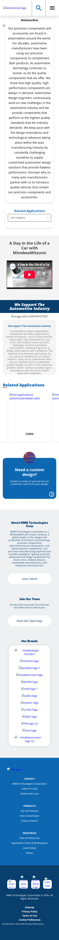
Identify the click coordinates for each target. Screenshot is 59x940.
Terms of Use (29, 915)
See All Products (29, 810)
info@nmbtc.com (29, 793)
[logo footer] (15, 769)
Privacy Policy (29, 911)
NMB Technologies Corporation (29, 783)
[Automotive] (16, 8)
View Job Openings (29, 621)
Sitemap (29, 907)
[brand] (29, 652)
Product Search (29, 820)
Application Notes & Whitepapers (29, 843)
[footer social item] (11, 884)
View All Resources (29, 838)
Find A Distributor (29, 815)
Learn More (29, 579)
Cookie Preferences (29, 919)
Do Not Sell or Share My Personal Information (23, 923)
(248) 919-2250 (30, 788)
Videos (29, 852)
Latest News (29, 847)
